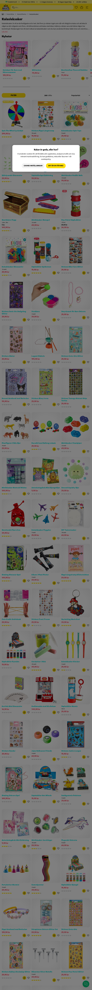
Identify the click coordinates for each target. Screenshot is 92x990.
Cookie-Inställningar (33, 166)
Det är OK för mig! (55, 166)
